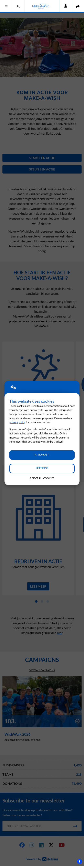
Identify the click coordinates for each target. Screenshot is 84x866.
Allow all (42, 454)
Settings (42, 468)
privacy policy (17, 422)
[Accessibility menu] (79, 861)
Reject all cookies (42, 478)
